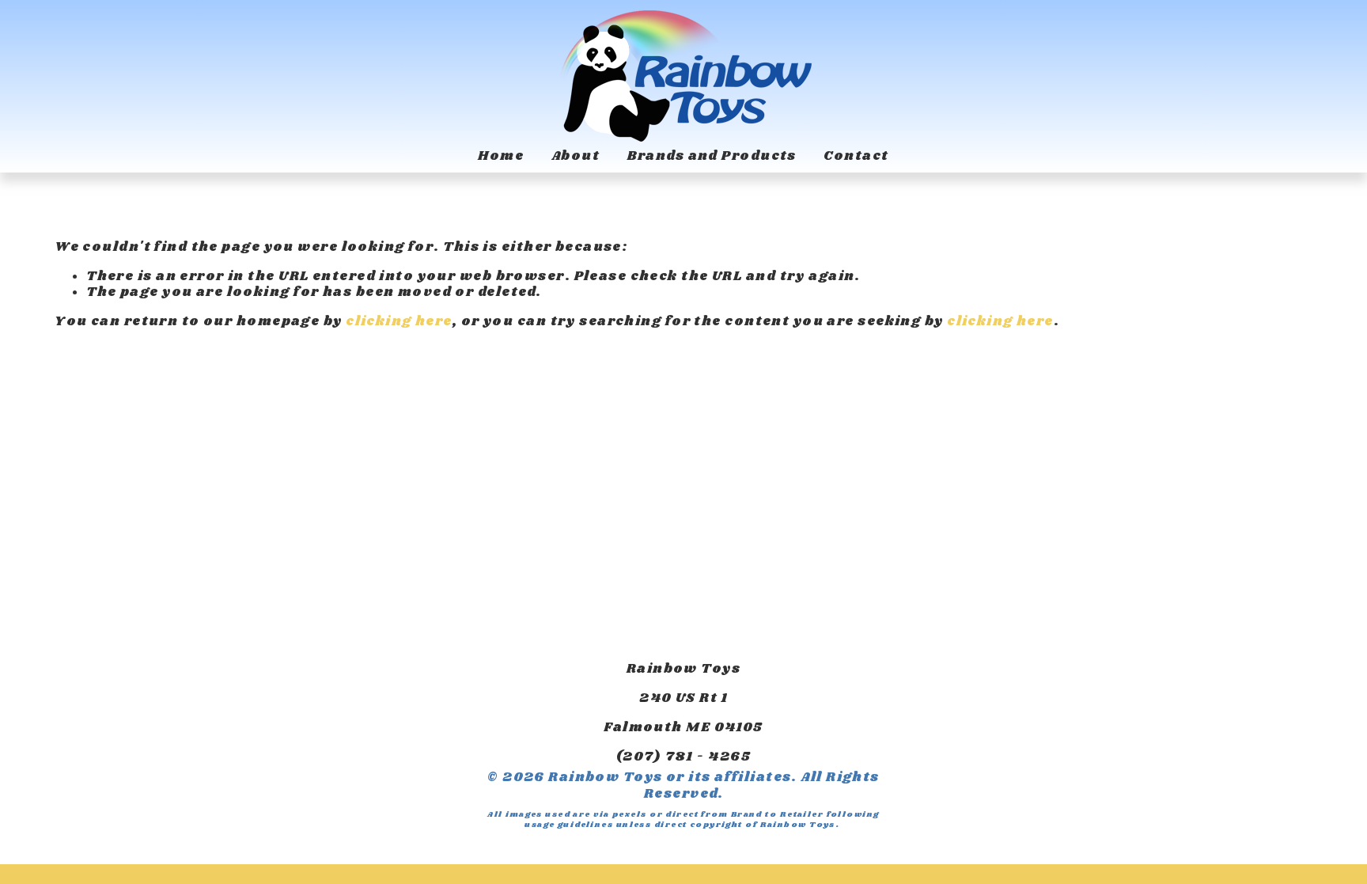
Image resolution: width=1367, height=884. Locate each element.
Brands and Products (712, 157)
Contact (856, 157)
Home (501, 157)
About (575, 157)
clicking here (399, 322)
